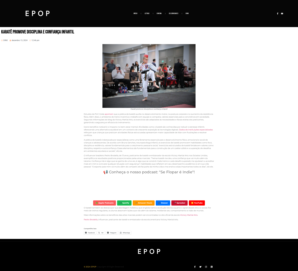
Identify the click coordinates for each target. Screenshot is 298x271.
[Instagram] (206, 266)
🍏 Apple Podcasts (104, 203)
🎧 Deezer (163, 203)
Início (135, 13)
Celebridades (173, 13)
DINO (187, 13)
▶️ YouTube (197, 203)
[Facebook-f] (278, 13)
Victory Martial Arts (189, 215)
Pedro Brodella (91, 219)
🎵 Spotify (124, 203)
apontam (109, 114)
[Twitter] (200, 266)
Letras (147, 13)
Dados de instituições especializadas (196, 130)
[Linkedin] (211, 266)
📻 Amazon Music (143, 203)
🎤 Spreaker (179, 203)
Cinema (159, 13)
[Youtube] (282, 13)
